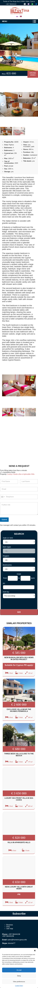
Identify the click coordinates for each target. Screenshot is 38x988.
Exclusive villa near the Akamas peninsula (19, 710)
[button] (35, 951)
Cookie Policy (19, 985)
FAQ (8, 927)
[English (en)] (21, 16)
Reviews (9, 925)
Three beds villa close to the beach (19, 754)
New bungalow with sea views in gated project (19, 658)
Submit (4, 520)
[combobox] (2, 497)
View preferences (19, 981)
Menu (4, 21)
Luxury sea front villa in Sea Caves (19, 799)
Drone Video (33, 74)
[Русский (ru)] (17, 16)
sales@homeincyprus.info (17, 940)
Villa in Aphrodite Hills (18, 842)
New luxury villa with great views (19, 888)
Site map (9, 928)
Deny (19, 976)
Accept (19, 970)
